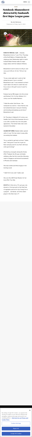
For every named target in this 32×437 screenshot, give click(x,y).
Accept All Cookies (16, 433)
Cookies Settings (16, 423)
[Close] (30, 410)
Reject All (16, 428)
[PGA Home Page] (3, 2)
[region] (16, 422)
